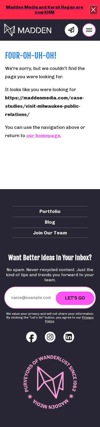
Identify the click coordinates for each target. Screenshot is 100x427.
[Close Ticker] (93, 9)
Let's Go (75, 298)
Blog (50, 222)
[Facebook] (31, 337)
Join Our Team (50, 232)
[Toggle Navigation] (89, 30)
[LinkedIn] (68, 337)
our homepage (43, 135)
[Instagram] (50, 337)
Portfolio (50, 211)
